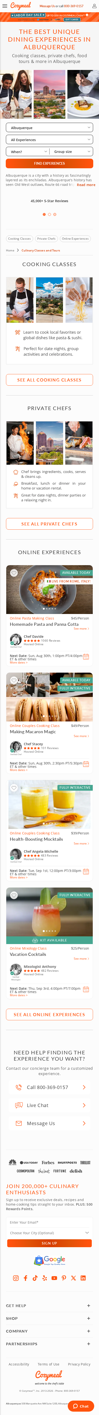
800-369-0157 (73, 6)
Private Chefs (46, 239)
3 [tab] (54, 214)
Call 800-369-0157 (47, 1087)
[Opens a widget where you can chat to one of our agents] (81, 1407)
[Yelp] (45, 1278)
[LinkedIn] (83, 1278)
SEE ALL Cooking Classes (49, 380)
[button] (5, 6)
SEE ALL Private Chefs (49, 524)
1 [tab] (44, 214)
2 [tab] (49, 214)
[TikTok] (35, 1278)
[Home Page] (21, 6)
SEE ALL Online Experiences (49, 1014)
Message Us (47, 6)
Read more (86, 185)
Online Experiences (75, 239)
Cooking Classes (19, 239)
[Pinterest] (64, 1278)
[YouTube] (54, 1278)
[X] (73, 1278)
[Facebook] (25, 1278)
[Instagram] (16, 1278)
